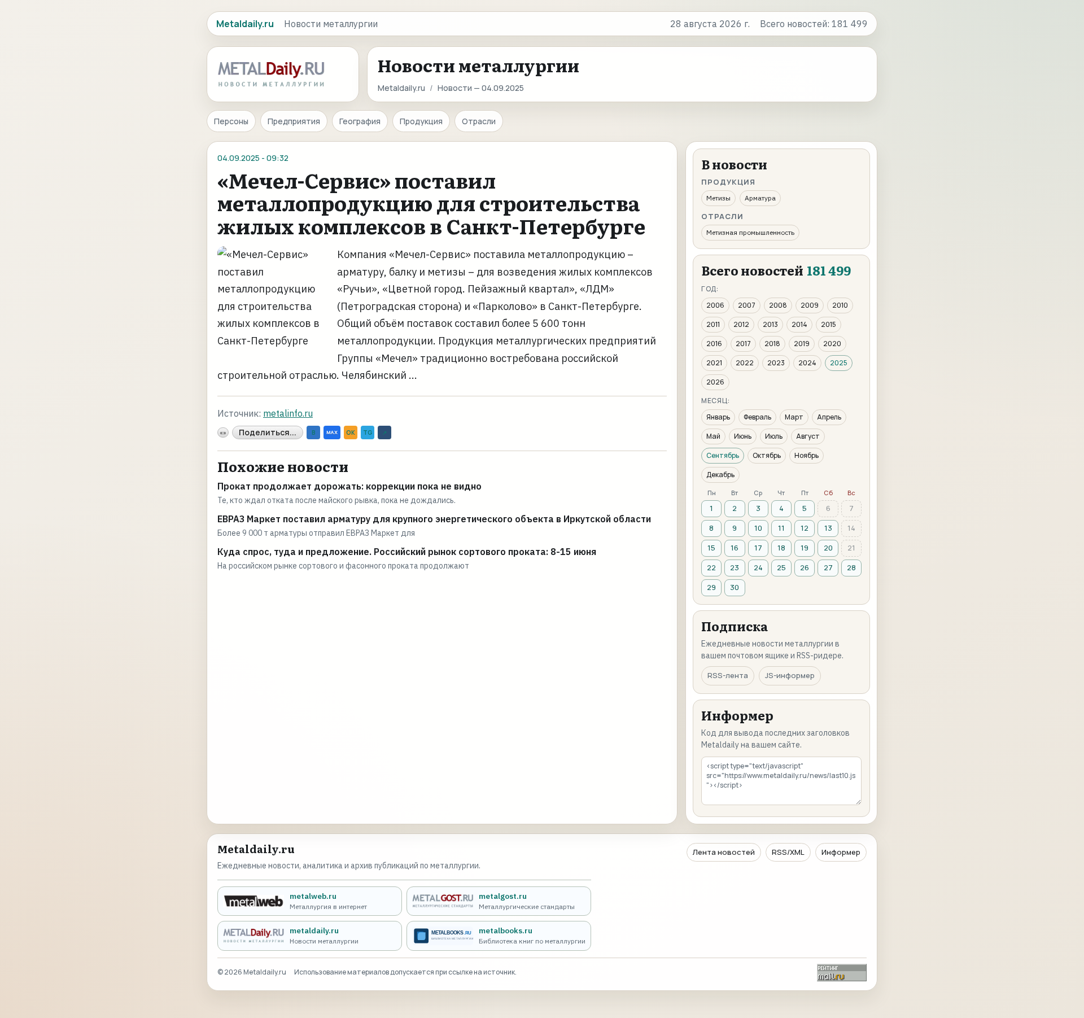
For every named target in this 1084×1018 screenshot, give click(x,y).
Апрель (829, 417)
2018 (772, 343)
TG (367, 432)
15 (711, 548)
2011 (713, 324)
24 (758, 567)
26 (804, 567)
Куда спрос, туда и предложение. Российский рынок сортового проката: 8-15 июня (406, 551)
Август (808, 436)
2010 (840, 305)
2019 (802, 343)
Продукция (421, 121)
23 (734, 567)
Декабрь (720, 474)
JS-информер (790, 675)
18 (781, 548)
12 (804, 528)
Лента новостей (724, 852)
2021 (714, 363)
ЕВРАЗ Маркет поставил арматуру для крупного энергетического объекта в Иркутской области (434, 519)
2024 (807, 363)
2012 (741, 324)
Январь (718, 417)
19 (804, 548)
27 (828, 567)
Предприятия (294, 121)
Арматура (760, 198)
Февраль (757, 417)
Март (794, 417)
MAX (332, 432)
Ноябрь (806, 455)
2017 (743, 343)
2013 (770, 324)
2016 (714, 343)
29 (711, 587)
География (360, 121)
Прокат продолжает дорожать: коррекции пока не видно (349, 486)
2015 (828, 324)
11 (781, 528)
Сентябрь (722, 455)
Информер (840, 852)
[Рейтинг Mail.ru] (842, 972)
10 (758, 528)
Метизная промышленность (750, 232)
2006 (715, 305)
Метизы (718, 198)
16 (734, 548)
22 (711, 567)
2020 (832, 343)
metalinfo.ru (288, 413)
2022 (745, 363)
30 (734, 587)
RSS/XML (788, 852)
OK (350, 432)
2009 (810, 305)
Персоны (231, 121)
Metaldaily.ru (401, 87)
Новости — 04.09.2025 (481, 87)
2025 (838, 363)
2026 (715, 382)
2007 (746, 305)
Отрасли (479, 121)
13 (828, 528)
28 (851, 567)
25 (781, 567)
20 (828, 548)
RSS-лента (727, 675)
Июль (774, 436)
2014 (799, 324)
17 (758, 548)
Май (713, 436)
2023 (776, 363)
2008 (778, 305)
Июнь (742, 436)
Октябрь (767, 455)
